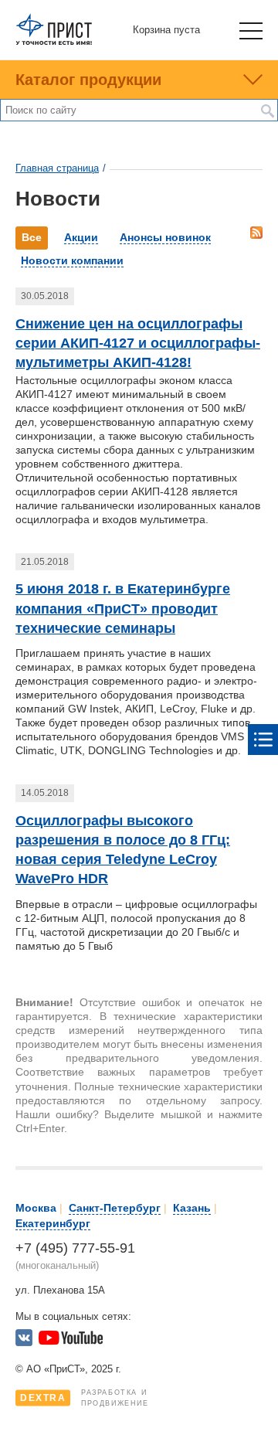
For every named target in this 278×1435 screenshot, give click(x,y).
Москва (35, 1208)
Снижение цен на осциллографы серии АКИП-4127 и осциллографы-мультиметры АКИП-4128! (137, 343)
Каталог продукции (88, 79)
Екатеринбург (52, 1223)
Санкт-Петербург (115, 1208)
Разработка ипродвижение (84, 1398)
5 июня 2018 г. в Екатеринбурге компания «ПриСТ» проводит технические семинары (122, 608)
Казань (192, 1208)
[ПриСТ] (54, 42)
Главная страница (57, 168)
